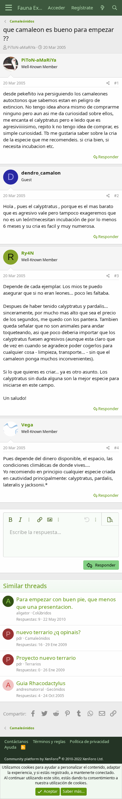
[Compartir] (108, 83)
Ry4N (27, 253)
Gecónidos (56, 689)
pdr (19, 638)
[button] (10, 520)
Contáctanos (16, 741)
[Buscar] (115, 7)
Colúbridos (42, 613)
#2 (116, 195)
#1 (116, 83)
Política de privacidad (89, 741)
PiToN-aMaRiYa (21, 47)
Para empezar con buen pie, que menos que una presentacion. (66, 603)
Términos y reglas (49, 741)
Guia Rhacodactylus (40, 683)
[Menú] (8, 8)
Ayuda (10, 747)
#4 (116, 447)
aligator (23, 613)
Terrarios (33, 664)
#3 (116, 275)
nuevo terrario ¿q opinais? (48, 632)
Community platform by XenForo (54, 758)
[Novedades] (102, 7)
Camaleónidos (37, 638)
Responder (108, 157)
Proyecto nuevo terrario (46, 657)
